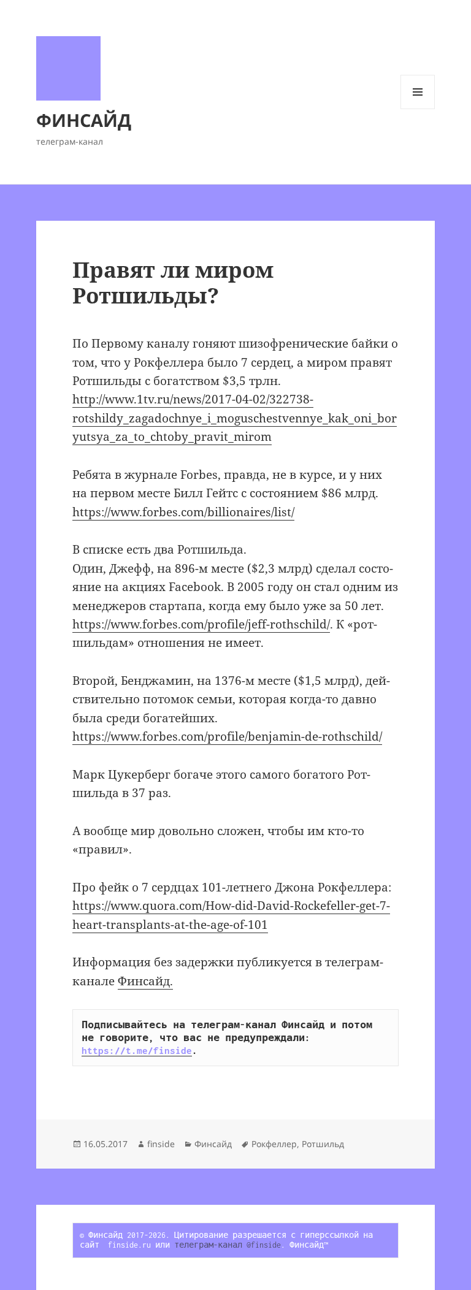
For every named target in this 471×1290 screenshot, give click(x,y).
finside (161, 1144)
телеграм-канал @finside (227, 1245)
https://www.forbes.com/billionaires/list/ (183, 512)
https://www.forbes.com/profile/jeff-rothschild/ (201, 624)
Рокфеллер (274, 1144)
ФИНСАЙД (83, 120)
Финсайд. (145, 981)
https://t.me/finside (137, 1050)
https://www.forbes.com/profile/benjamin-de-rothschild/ (227, 736)
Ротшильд (323, 1144)
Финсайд (213, 1144)
